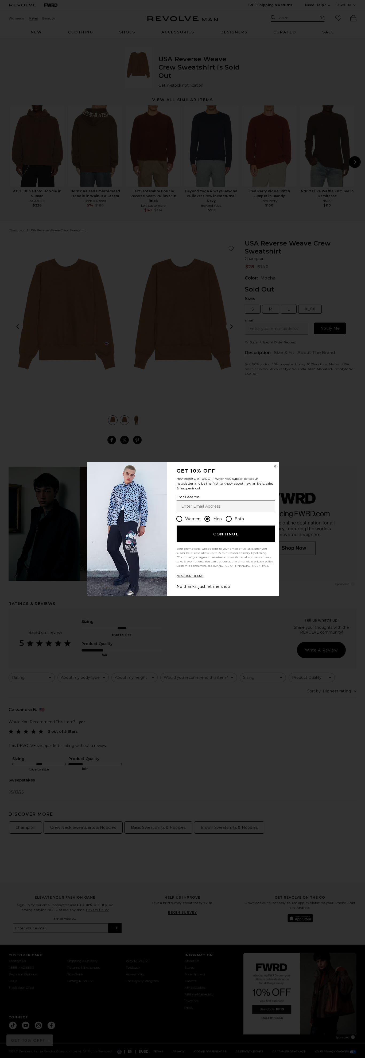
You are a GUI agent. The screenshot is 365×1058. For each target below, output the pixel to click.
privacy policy (263, 561)
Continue (226, 534)
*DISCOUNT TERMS (190, 576)
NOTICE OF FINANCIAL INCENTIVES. (244, 566)
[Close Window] (275, 466)
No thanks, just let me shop (203, 586)
